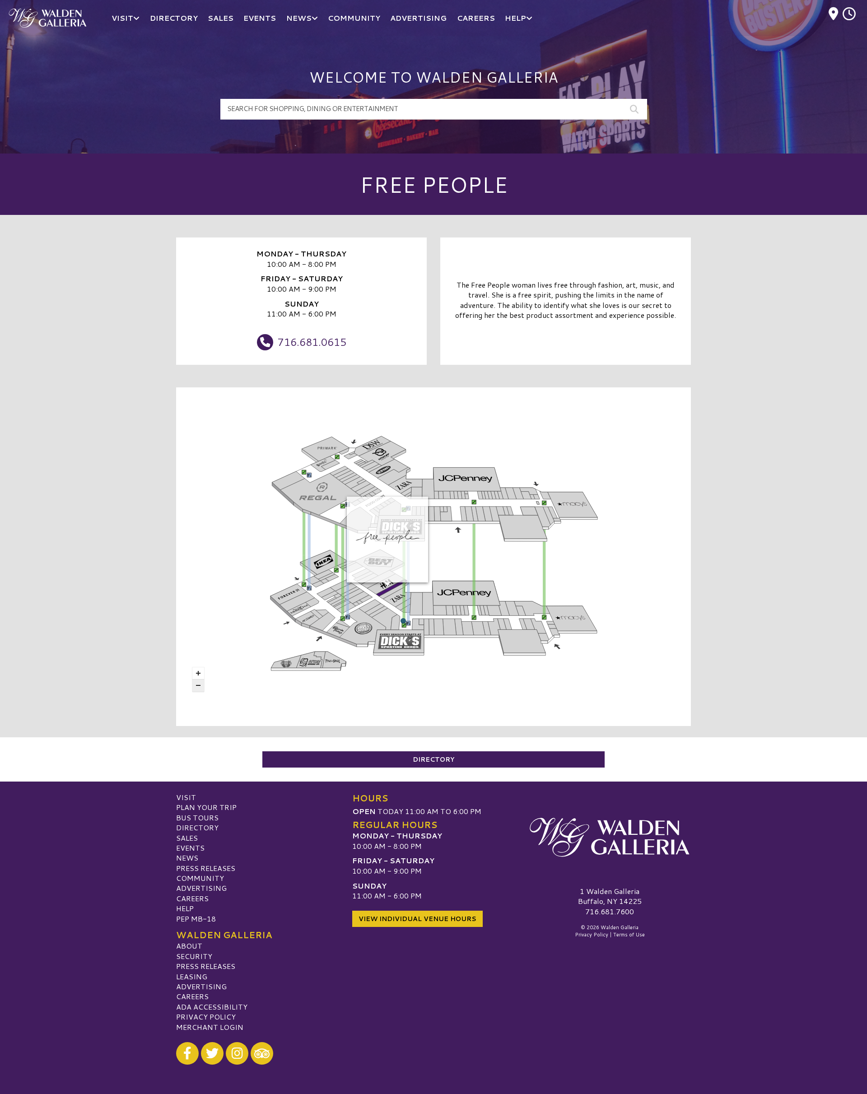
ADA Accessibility (211, 1006)
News (187, 857)
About (189, 945)
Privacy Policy (206, 1016)
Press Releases (205, 868)
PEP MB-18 (196, 918)
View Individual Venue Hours (417, 918)
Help (185, 908)
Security (194, 956)
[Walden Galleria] (609, 837)
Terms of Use (629, 934)
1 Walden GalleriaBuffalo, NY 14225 (610, 896)
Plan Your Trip (206, 807)
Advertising (201, 888)
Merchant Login (209, 1027)
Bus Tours (197, 817)
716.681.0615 (312, 342)
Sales (187, 838)
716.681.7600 (609, 912)
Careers (192, 898)
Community (200, 878)
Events (190, 848)
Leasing (191, 976)
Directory (433, 759)
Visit (186, 797)
